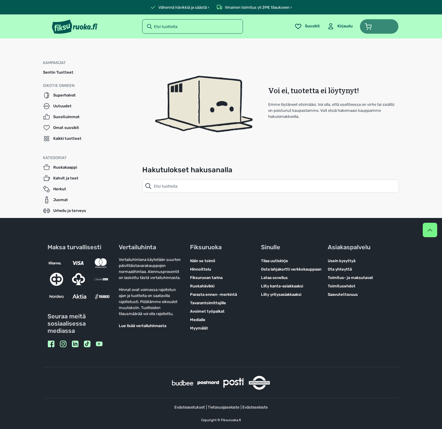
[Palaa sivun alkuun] (430, 230)
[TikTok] (87, 344)
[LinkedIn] (75, 344)
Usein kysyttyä (341, 261)
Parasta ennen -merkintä (213, 294)
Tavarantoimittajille (208, 303)
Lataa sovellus (274, 277)
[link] (340, 26)
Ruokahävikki (202, 286)
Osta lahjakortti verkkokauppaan (291, 269)
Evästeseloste (255, 407)
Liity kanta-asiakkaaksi (282, 286)
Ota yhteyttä (340, 269)
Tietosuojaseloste (223, 407)
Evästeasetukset (189, 407)
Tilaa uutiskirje (274, 261)
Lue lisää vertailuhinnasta (142, 325)
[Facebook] (51, 344)
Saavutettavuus (343, 294)
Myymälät (199, 328)
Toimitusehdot (341, 286)
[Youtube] (99, 344)
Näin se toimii (202, 261)
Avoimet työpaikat (207, 311)
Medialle (197, 319)
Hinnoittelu (200, 269)
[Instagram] (63, 344)
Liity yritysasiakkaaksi (281, 294)
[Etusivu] (74, 26)
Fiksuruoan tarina (206, 277)
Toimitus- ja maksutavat (350, 277)
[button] (379, 26)
